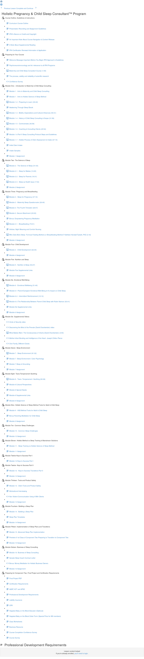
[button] (1, 2)
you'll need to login (81, 653)
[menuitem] (1, 5)
